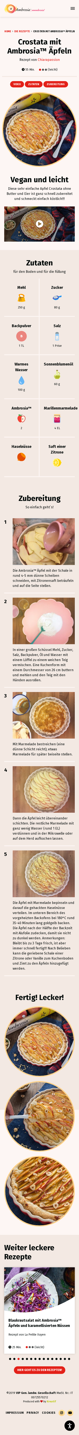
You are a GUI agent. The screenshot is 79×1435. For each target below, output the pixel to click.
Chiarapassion (49, 60)
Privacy (33, 1412)
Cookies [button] (49, 1412)
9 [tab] (44, 1359)
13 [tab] (61, 1359)
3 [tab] (18, 1359)
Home (7, 31)
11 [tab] (52, 1359)
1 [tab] (10, 1359)
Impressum (15, 1412)
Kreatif (51, 1401)
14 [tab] (65, 1359)
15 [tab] (69, 1359)
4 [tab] (23, 1359)
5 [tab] (27, 1359)
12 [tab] (56, 1359)
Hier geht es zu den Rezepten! (39, 1370)
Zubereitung (56, 84)
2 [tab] (14, 1359)
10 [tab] (48, 1359)
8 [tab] (39, 1359)
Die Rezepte (22, 31)
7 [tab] (35, 1359)
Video (17, 84)
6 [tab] (31, 1359)
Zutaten (33, 84)
